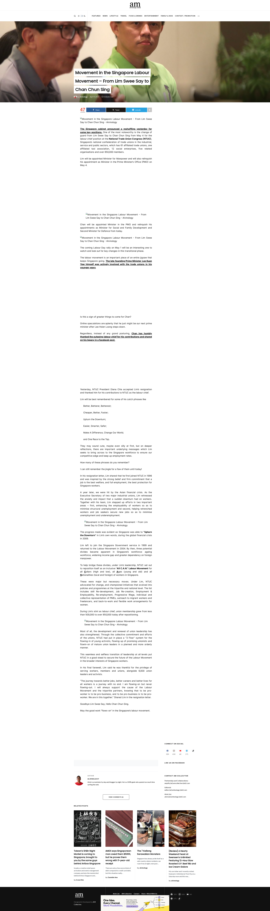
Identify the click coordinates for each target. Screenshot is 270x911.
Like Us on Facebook (175, 763)
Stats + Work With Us (149, 894)
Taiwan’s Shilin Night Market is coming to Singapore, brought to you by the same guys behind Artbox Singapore (87, 857)
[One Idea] (135, 903)
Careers (136, 894)
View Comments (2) (116, 797)
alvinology (93, 779)
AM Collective (127, 894)
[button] (75, 16)
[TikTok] (193, 752)
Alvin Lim (116, 894)
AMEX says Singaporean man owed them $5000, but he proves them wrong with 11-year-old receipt (118, 857)
